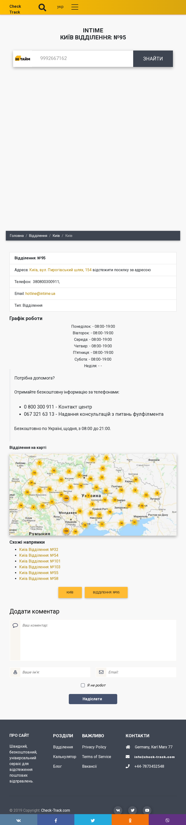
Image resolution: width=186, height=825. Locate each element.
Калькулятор (64, 756)
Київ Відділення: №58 (38, 578)
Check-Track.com (55, 810)
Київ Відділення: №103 (40, 567)
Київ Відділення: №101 (40, 561)
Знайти (153, 59)
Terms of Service (96, 756)
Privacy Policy (94, 747)
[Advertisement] (93, 110)
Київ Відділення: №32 (38, 549)
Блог (57, 766)
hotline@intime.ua (40, 293)
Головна (17, 236)
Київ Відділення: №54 (38, 555)
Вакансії (89, 766)
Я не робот (96, 685)
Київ (56, 236)
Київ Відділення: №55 (38, 572)
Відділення (38, 236)
